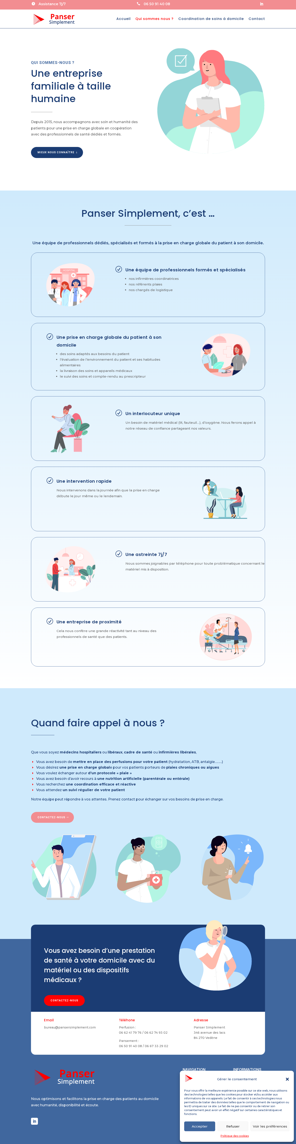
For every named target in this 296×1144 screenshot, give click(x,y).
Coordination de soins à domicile (211, 18)
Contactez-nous (64, 1000)
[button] (287, 1079)
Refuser (233, 1126)
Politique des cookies (235, 1135)
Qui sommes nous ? (154, 18)
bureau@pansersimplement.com (70, 1027)
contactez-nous (51, 817)
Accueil (123, 18)
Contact (257, 18)
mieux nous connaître (55, 152)
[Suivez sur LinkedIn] (261, 3)
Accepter (200, 1126)
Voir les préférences (270, 1126)
